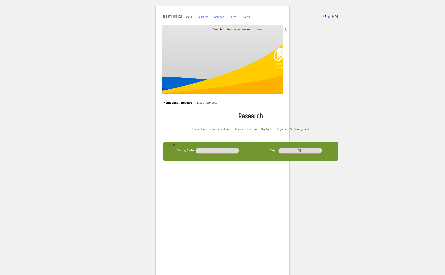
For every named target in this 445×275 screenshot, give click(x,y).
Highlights (266, 129)
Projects (281, 129)
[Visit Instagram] (170, 11)
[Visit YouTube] (175, 11)
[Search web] (324, 16)
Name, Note (185, 150)
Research (203, 17)
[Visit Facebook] (165, 11)
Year (273, 150)
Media (246, 17)
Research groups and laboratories (211, 129)
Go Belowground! (299, 129)
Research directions (245, 129)
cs (329, 17)
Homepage (170, 102)
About (188, 17)
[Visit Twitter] (180, 11)
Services (219, 17)
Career (233, 17)
